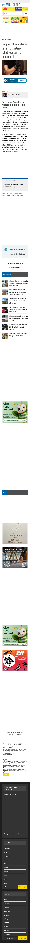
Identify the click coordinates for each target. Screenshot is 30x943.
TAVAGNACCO (7, 907)
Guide (5, 883)
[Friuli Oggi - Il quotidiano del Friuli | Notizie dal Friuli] (12, 5)
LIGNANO (6, 927)
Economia (6, 871)
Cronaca (6, 867)
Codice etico (13, 794)
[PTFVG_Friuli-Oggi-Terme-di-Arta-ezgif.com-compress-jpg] (15, 567)
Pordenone (6, 856)
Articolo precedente (16, 263)
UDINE (5, 899)
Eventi (5, 879)
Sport (5, 875)
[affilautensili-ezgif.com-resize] (15, 9)
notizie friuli (18, 193)
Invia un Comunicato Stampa (14, 732)
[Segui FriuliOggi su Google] (15, 80)
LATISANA (6, 915)
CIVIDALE (6, 919)
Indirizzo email (7, 754)
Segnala (18, 734)
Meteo (4, 492)
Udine (5, 852)
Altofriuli (6, 860)
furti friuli (10, 193)
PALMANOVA (7, 934)
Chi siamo (6, 794)
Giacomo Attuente (15, 95)
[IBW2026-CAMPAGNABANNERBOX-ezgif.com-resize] (15, 670)
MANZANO (6, 930)
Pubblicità (12, 734)
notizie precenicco (17, 195)
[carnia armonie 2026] (15, 542)
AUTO (5, 887)
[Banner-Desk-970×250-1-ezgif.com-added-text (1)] (15, 22)
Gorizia (5, 864)
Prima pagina (7, 848)
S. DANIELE (6, 923)
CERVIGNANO (7, 911)
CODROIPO (6, 903)
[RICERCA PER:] (13, 13)
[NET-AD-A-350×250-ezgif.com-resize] (15, 421)
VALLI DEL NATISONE (8, 938)
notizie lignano (6, 195)
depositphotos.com (19, 834)
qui (15, 187)
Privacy (5, 759)
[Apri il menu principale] (26, 13)
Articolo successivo (14, 267)
